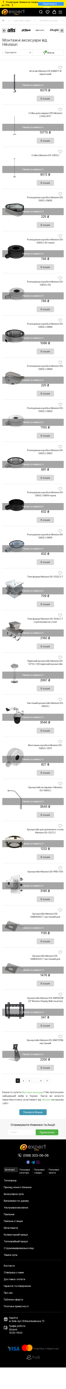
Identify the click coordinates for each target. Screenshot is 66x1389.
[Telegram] (33, 1162)
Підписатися (47, 1132)
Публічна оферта (13, 1299)
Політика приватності (16, 1306)
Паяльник (9, 1214)
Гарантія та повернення (17, 1286)
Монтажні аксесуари (49, 21)
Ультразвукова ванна (16, 1207)
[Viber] (38, 1162)
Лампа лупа (10, 1255)
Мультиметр (11, 1227)
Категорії (10, 1169)
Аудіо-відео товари (21, 21)
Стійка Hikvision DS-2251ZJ (45, 155)
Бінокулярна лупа (14, 1194)
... (35, 1081)
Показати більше (33, 1112)
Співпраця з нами (14, 1272)
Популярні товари (39, 1171)
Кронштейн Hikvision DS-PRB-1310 (45, 871)
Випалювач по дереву (16, 1200)
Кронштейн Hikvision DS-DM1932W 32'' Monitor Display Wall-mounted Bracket (45, 1001)
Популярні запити (54, 1171)
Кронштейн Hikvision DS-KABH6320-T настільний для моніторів (45, 959)
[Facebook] (28, 1162)
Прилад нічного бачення (17, 1187)
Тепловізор (10, 1180)
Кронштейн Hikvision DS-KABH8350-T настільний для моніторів (45, 917)
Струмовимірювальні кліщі (19, 1248)
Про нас (8, 1292)
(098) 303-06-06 (35, 1155)
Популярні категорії (24, 1171)
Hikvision (46, 1099)
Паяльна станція (13, 1221)
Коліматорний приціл (16, 1234)
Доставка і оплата (14, 1279)
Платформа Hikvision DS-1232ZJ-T (45, 576)
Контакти (9, 1265)
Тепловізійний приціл (16, 1241)
